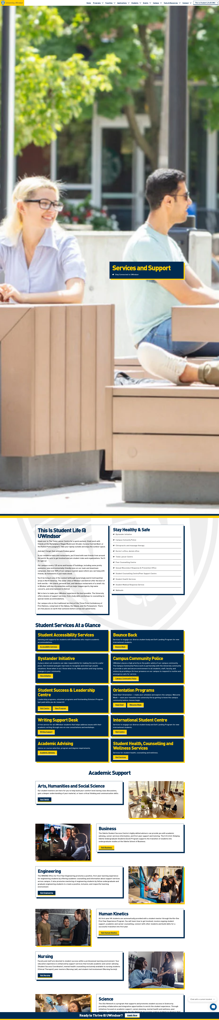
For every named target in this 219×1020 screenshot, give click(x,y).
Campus (156, 3)
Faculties (109, 3)
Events (145, 3)
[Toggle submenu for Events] (150, 3)
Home (89, 3)
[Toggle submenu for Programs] (103, 3)
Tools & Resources (171, 3)
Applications (122, 3)
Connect (185, 3)
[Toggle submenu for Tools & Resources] (180, 3)
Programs (97, 3)
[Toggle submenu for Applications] (129, 3)
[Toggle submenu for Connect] (191, 3)
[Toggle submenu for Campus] (161, 3)
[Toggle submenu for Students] (140, 3)
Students (134, 3)
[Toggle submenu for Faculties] (114, 3)
